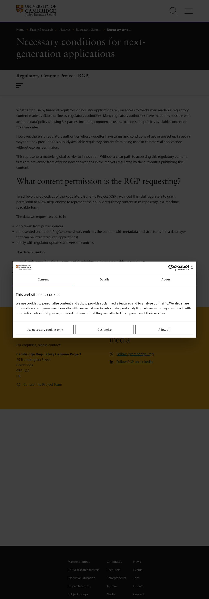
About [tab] (165, 279)
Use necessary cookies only (45, 329)
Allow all (164, 329)
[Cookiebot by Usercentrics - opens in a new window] (175, 267)
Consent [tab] (43, 279)
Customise (105, 329)
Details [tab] (104, 279)
